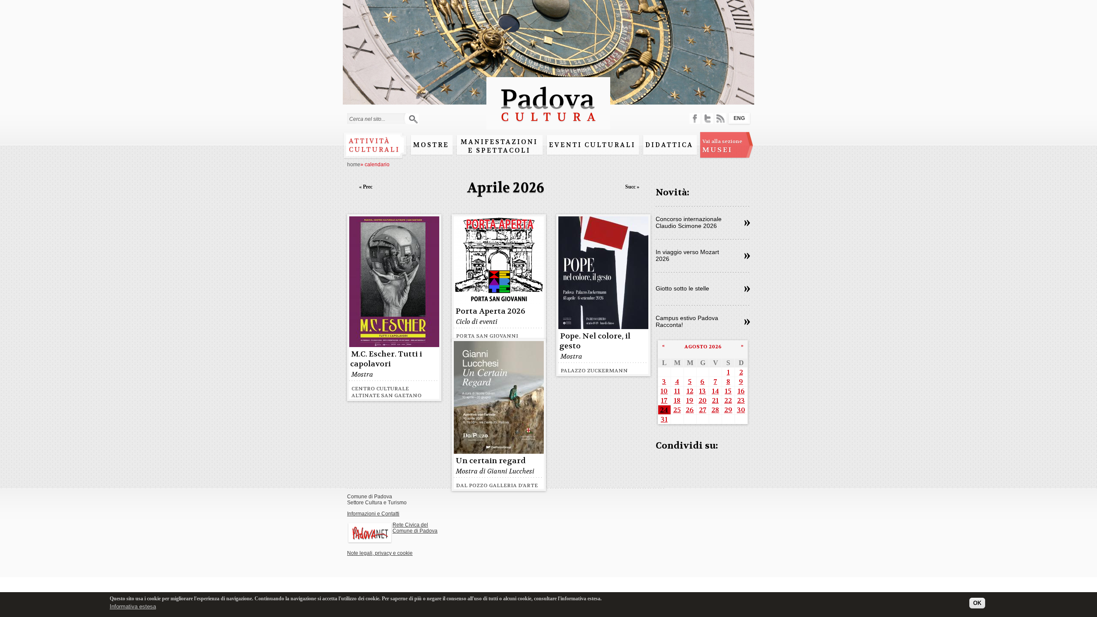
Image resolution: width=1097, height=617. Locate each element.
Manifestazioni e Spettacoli (499, 146)
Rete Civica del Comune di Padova (415, 528)
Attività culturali (374, 145)
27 (702, 409)
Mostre (431, 145)
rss (720, 118)
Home (353, 165)
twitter (707, 118)
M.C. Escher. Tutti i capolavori (386, 359)
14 (715, 390)
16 (741, 390)
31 (664, 419)
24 (664, 409)
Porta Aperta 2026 (490, 311)
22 (728, 400)
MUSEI (722, 146)
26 (690, 409)
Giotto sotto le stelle (682, 288)
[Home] (548, 125)
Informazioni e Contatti (373, 514)
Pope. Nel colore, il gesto (594, 341)
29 (728, 409)
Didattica (669, 145)
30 (741, 409)
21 (715, 400)
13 (702, 390)
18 (677, 400)
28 (715, 409)
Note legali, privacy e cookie (380, 553)
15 (728, 390)
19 (689, 400)
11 (677, 390)
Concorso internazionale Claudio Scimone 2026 (689, 222)
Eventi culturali (592, 145)
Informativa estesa (133, 606)
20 (702, 400)
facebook (694, 118)
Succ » (632, 187)
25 (677, 409)
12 (689, 390)
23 (741, 400)
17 (664, 400)
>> (747, 223)
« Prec (365, 187)
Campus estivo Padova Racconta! (687, 321)
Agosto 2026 (703, 346)
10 (664, 390)
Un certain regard (491, 461)
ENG (739, 118)
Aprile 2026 (505, 188)
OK (977, 603)
